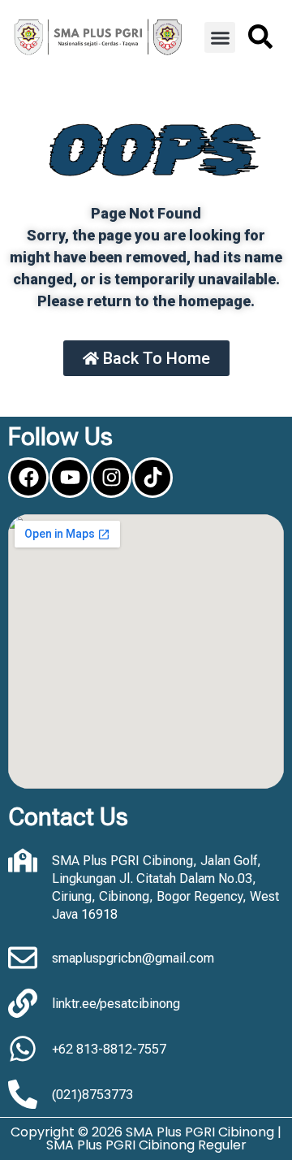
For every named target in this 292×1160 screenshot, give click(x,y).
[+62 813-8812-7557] (22, 1048)
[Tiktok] (152, 477)
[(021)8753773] (22, 1094)
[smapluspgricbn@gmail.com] (22, 957)
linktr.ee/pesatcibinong (116, 1003)
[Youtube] (69, 477)
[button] (219, 37)
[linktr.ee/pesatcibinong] (22, 1003)
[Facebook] (28, 477)
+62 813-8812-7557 (109, 1049)
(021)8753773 (92, 1094)
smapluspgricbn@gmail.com (133, 958)
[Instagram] (111, 477)
